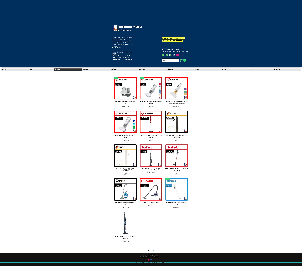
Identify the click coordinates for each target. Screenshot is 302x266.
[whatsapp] (170, 55)
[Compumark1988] (151, 259)
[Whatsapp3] (163, 55)
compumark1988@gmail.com (150, 255)
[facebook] (174, 55)
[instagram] (148, 259)
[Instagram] (177, 55)
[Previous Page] (145, 250)
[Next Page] (157, 250)
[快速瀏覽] (176, 88)
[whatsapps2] (167, 55)
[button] (183, 60)
